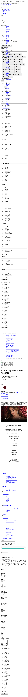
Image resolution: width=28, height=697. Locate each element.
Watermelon (7, 309)
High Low (7, 129)
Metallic (6, 157)
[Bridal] (6, 574)
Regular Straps (8, 274)
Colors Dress (9, 339)
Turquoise (7, 292)
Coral (6, 314)
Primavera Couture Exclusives (12, 349)
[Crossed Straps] (4, 593)
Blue (6, 296)
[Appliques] (4, 604)
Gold (6, 318)
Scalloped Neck (8, 237)
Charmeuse (7, 187)
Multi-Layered (8, 130)
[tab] (15, 345)
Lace (6, 177)
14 (25, 560)
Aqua (6, 291)
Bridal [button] (4, 473)
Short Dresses (8, 116)
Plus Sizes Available (9, 134)
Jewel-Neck (7, 230)
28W (18, 69)
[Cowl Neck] (4, 622)
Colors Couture (9, 338)
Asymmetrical (8, 210)
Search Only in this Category (8, 44)
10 (19, 57)
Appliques (7, 167)
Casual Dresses (8, 90)
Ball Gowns (7, 105)
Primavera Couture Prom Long (12, 350)
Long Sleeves (7, 263)
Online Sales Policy (5, 394)
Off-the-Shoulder (8, 233)
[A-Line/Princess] (4, 628)
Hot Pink (7, 306)
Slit (5, 137)
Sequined (7, 198)
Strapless (6, 241)
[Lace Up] (4, 595)
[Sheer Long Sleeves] (5, 638)
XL (5, 77)
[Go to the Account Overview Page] (1, 7)
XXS (18, 72)
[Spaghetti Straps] (4, 643)
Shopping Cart (6, 10)
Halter (6, 228)
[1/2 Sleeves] (5, 634)
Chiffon (6, 189)
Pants (6, 112)
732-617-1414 (18, 392)
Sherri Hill (8, 354)
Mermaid (6, 253)
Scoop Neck (7, 239)
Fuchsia (6, 307)
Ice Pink (6, 303)
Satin (6, 197)
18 (15, 59)
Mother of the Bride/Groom (10, 94)
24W (23, 563)
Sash (6, 180)
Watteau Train (8, 220)
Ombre (6, 159)
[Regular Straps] (4, 642)
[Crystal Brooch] (4, 608)
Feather (6, 173)
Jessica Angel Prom (10, 343)
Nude (6, 317)
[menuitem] (15, 9)
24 (10, 62)
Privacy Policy (14, 440)
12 (24, 57)
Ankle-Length (8, 208)
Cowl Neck (7, 226)
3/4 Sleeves (7, 261)
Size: (2, 382)
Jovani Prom (8, 344)
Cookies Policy (14, 443)
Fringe (6, 176)
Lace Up (6, 145)
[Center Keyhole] (5, 588)
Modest (6, 110)
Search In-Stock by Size (8, 50)
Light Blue (7, 294)
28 (21, 62)
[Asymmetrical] (3, 617)
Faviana (7, 341)
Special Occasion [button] (7, 505)
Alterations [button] (5, 518)
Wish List (14, 454)
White (6, 325)
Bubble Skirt (7, 123)
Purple (6, 299)
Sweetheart (7, 243)
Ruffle (6, 179)
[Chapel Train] (3, 619)
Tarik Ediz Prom (9, 355)
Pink (6, 304)
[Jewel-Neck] (4, 626)
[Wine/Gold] (4, 387)
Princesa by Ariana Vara (11, 347)
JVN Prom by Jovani (10, 345)
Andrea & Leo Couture (11, 335)
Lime (6, 290)
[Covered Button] (4, 592)
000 (4, 560)
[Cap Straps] (4, 640)
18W (11, 563)
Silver (6, 323)
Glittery (6, 155)
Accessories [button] (5, 494)
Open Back (7, 131)
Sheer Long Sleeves (9, 264)
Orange (6, 313)
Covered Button (8, 143)
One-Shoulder (8, 235)
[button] (5, 25)
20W (12, 67)
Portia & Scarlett (9, 346)
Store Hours (14, 445)
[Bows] (4, 607)
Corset (6, 127)
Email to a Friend (4, 396)
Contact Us (14, 450)
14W (16, 64)
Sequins (6, 182)
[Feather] (3, 613)
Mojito (6, 285)
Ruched (6, 135)
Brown (6, 319)
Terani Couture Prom (10, 352)
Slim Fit (6, 254)
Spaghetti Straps (8, 275)
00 (11, 54)
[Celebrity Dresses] (5, 587)
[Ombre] (2, 602)
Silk (5, 200)
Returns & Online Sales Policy (14, 433)
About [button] (4, 525)
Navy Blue (7, 298)
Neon (6, 158)
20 (21, 59)
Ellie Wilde (8, 340)
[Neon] (2, 601)
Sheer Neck (7, 240)
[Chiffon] (3, 611)
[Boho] (4, 581)
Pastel (6, 161)
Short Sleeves (7, 265)
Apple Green (7, 287)
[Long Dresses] (4, 584)
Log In (4, 13)
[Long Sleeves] (5, 637)
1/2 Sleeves (7, 260)
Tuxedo (5, 514)
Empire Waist (7, 251)
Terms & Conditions (14, 438)
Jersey (6, 191)
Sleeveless (7, 267)
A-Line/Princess (8, 250)
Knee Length (7, 215)
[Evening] (6, 578)
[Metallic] (2, 599)
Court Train (7, 212)
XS (21, 564)
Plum (6, 310)
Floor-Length (7, 214)
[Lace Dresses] (4, 582)
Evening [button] (5, 486)
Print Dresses (7, 113)
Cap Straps (7, 273)
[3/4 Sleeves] (5, 636)
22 (11, 561)
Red (5, 311)
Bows (6, 169)
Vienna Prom (9, 356)
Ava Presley (8, 336)
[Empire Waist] (4, 630)
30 (22, 561)
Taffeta (6, 201)
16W (22, 64)
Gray (6, 322)
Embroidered (7, 172)
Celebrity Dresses (8, 124)
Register (5, 11)
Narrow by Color (6, 282)
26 (15, 62)
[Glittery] (2, 598)
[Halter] (4, 623)
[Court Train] (3, 620)
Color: (2, 384)
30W (10, 564)
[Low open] (4, 596)
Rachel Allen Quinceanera (11, 351)
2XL (11, 77)
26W (12, 69)
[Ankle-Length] (3, 616)
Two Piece (7, 117)
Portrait (6, 236)
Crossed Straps (8, 144)
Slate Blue (7, 295)
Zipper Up (7, 149)
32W (12, 72)
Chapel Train (7, 211)
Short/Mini (7, 216)
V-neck (6, 244)
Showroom (14, 447)
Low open (7, 147)
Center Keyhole (8, 126)
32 (10, 64)
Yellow (6, 284)
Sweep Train (7, 218)
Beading (6, 168)
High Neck (7, 229)
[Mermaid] (4, 631)
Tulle (6, 202)
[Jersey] (3, 614)
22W (18, 67)
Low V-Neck (7, 232)
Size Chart (3, 393)
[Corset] (5, 590)
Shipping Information (14, 436)
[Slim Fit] (4, 632)
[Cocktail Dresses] (6, 576)
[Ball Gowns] (4, 580)
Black (6, 321)
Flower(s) (7, 175)
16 (3, 561)
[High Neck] (4, 625)
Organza (6, 196)
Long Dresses (8, 109)
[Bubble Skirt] (5, 586)
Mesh (6, 194)
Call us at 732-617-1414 (6, 4)
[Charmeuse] (3, 610)
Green (6, 288)
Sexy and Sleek (8, 114)
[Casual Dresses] (6, 575)
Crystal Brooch (8, 171)
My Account (6, 9)
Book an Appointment (8, 538)
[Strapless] (4, 644)
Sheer (6, 148)
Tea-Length (7, 219)
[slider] (25, 548)
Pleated (6, 133)
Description (5, 398)
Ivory (6, 315)
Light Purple (7, 302)
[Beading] (4, 605)
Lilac (6, 300)
